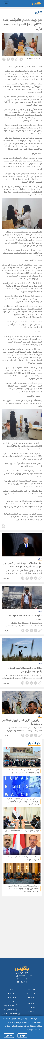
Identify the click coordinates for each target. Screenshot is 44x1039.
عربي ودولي (11, 997)
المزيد (7, 578)
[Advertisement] (21, 924)
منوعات (31, 1003)
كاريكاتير (31, 1007)
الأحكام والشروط (11, 1005)
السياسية (31, 993)
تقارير (11, 989)
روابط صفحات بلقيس (11, 1013)
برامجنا (11, 993)
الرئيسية (31, 989)
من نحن (11, 1001)
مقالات (31, 1011)
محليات (31, 997)
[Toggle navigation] (6, 3)
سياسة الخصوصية (11, 1009)
